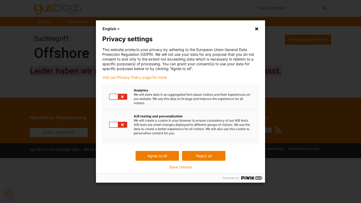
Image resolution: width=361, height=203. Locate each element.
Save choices (180, 167)
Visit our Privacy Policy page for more (134, 77)
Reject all (204, 156)
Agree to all (157, 156)
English (109, 28)
